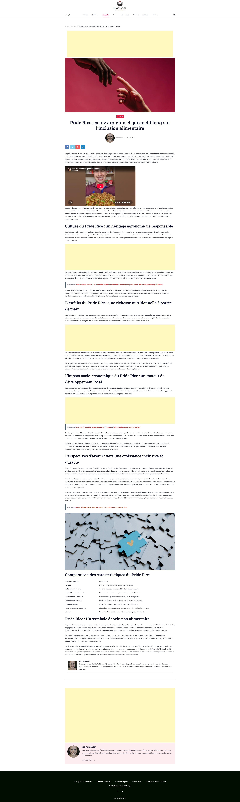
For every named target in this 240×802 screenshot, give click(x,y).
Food (115, 15)
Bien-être (125, 15)
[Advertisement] (120, 44)
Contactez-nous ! (104, 782)
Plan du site (136, 782)
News (155, 15)
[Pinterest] (78, 147)
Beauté (136, 15)
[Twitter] (69, 15)
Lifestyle (105, 15)
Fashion (95, 15)
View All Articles (87, 760)
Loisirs (85, 15)
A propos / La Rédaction (83, 782)
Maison (146, 15)
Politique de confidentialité (156, 782)
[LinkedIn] (83, 147)
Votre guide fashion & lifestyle (120, 786)
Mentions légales (121, 782)
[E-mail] (69, 676)
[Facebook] (66, 15)
